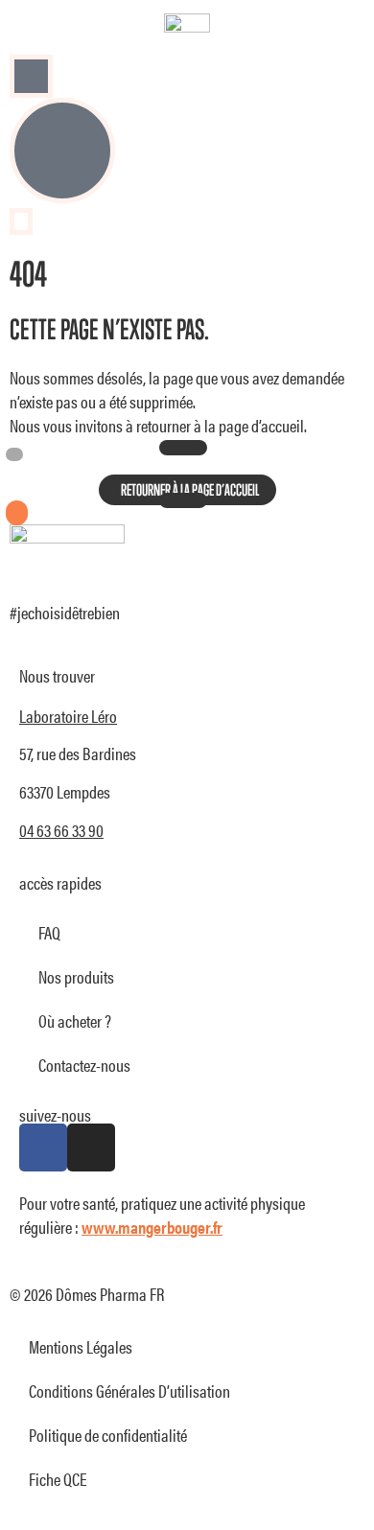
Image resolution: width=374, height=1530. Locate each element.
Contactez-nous (84, 1065)
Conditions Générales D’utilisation (129, 1390)
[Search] (31, 76)
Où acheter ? (74, 1020)
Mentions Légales (80, 1346)
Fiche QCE (58, 1479)
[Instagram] (91, 1147)
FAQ (49, 932)
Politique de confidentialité (108, 1435)
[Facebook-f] (43, 1147)
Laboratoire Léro (68, 716)
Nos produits (76, 976)
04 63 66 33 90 (61, 830)
